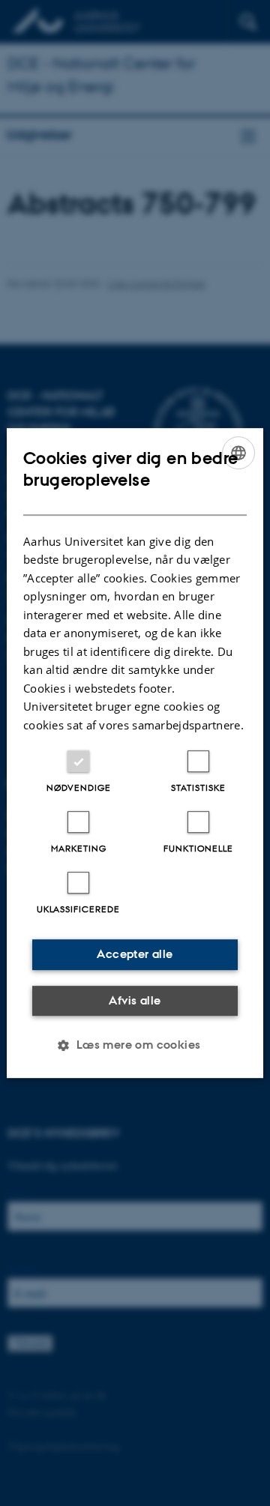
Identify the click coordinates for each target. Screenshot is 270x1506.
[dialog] (135, 753)
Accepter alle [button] (134, 954)
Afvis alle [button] (134, 1000)
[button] (134, 1045)
